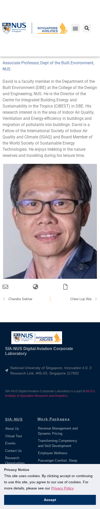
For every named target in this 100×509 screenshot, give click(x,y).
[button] (75, 28)
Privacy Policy (62, 488)
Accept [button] (50, 500)
